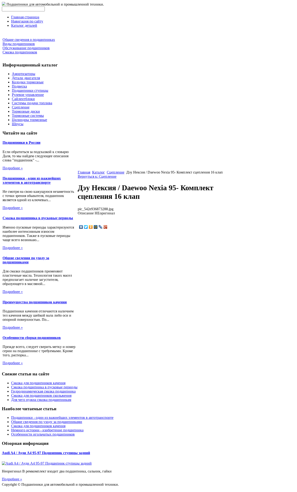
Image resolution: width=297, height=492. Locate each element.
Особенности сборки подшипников (32, 338)
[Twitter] (86, 227)
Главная (84, 172)
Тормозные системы (28, 116)
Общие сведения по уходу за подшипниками (26, 260)
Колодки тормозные (28, 82)
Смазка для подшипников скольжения (41, 395)
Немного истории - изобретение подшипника (47, 430)
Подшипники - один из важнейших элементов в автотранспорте (32, 180)
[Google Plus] (105, 227)
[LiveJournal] (100, 227)
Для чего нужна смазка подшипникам (41, 400)
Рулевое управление (28, 95)
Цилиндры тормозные (29, 120)
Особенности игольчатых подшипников (43, 434)
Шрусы (17, 124)
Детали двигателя (26, 78)
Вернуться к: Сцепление (97, 176)
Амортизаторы (23, 74)
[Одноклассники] (90, 227)
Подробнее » (13, 168)
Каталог (98, 172)
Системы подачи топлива (32, 103)
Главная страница (25, 17)
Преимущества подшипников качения (35, 302)
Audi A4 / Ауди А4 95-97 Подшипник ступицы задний (46, 453)
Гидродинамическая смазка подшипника (43, 391)
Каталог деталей (24, 25)
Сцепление (20, 107)
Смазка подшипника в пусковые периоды (38, 218)
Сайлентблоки (23, 99)
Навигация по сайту (27, 21)
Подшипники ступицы (30, 90)
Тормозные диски (26, 111)
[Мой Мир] (95, 227)
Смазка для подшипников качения (38, 383)
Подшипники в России (21, 142)
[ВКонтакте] (81, 227)
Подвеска (19, 86)
